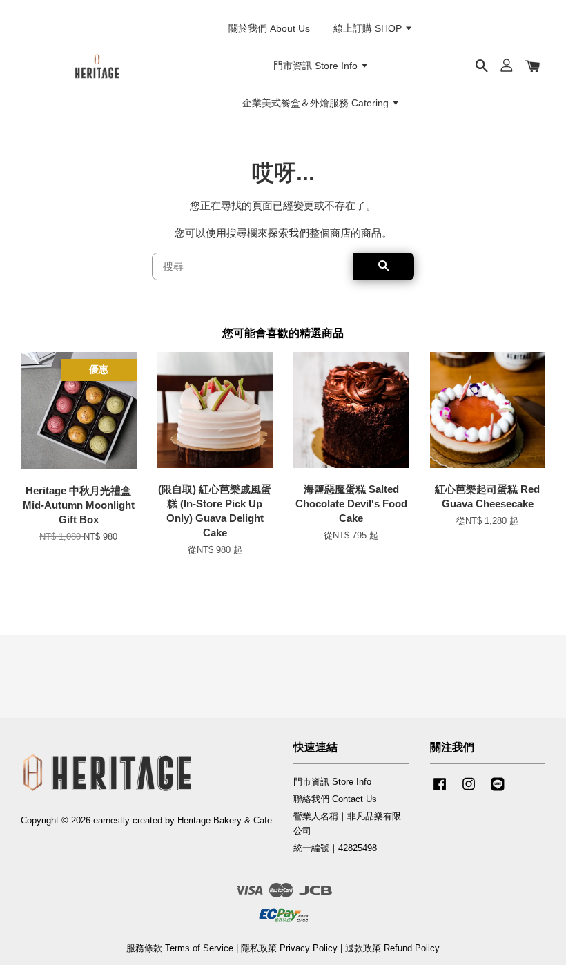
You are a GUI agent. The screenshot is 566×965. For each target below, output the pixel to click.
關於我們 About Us (269, 28)
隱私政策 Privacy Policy (289, 948)
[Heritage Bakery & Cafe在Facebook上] (439, 791)
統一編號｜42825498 (335, 848)
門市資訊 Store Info (316, 65)
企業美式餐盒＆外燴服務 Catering (316, 102)
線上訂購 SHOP (368, 28)
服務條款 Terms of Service (179, 948)
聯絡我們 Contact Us (335, 799)
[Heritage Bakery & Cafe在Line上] (497, 791)
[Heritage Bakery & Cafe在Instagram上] (468, 791)
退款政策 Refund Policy (392, 948)
